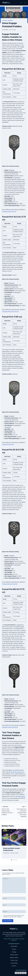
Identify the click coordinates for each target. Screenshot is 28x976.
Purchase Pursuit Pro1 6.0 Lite (10, 311)
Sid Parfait (6, 29)
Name (5, 898)
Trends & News (14, 963)
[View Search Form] (21, 3)
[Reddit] (25, 973)
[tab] (11, 859)
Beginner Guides (14, 957)
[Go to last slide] (4, 843)
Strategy (14, 952)
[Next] (24, 843)
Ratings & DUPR (14, 954)
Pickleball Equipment (7, 20)
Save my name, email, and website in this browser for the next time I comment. (14, 916)
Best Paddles (14, 946)
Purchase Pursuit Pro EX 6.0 (9, 584)
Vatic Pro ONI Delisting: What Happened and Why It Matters (7, 810)
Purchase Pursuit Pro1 (8, 444)
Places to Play (14, 960)
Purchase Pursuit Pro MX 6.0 (10, 727)
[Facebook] (16, 973)
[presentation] (14, 837)
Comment (6, 878)
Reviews (14, 949)
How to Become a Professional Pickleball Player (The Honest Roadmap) (21, 811)
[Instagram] (18, 973)
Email (5, 905)
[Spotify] (23, 973)
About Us (14, 965)
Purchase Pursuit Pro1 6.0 (9, 211)
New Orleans (21, 796)
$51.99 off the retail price (15, 772)
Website (5, 911)
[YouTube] (21, 973)
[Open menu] (25, 3)
